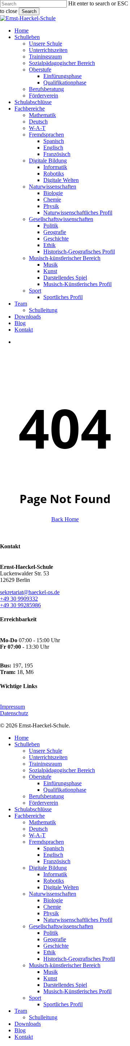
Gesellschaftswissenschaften (61, 926)
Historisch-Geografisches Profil (79, 959)
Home (21, 738)
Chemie (52, 907)
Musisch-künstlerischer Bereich (64, 965)
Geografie (54, 939)
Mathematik (42, 822)
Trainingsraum (45, 764)
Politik (50, 933)
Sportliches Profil (63, 1004)
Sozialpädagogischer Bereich (62, 770)
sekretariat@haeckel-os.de (30, 592)
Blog (20, 1030)
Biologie (53, 900)
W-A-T (37, 835)
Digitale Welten (61, 887)
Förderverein (43, 803)
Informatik (55, 874)
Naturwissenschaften (52, 894)
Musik (50, 972)
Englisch (53, 855)
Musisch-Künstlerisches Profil (77, 991)
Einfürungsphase (62, 783)
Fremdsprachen (46, 842)
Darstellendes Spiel (65, 985)
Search (29, 11)
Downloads (27, 1024)
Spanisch (53, 848)
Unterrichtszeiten (48, 757)
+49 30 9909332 (19, 599)
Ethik (49, 952)
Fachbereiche (29, 816)
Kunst (50, 978)
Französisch (56, 861)
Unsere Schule (45, 751)
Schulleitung (43, 1017)
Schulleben (27, 744)
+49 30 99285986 (20, 605)
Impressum (12, 707)
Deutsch (38, 829)
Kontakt (23, 1037)
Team (20, 1011)
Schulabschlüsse (33, 809)
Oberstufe (40, 777)
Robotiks (53, 881)
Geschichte (56, 946)
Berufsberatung (46, 796)
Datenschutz (14, 713)
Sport (35, 998)
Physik (51, 913)
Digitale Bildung (48, 868)
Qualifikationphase (64, 790)
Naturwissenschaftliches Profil (77, 920)
